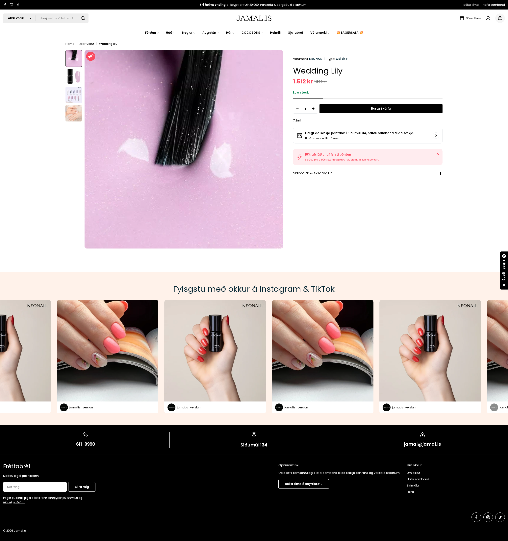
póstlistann (328, 159)
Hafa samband (494, 5)
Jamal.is (20, 531)
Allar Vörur (86, 44)
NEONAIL (315, 59)
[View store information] (436, 135)
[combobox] (46, 18)
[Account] (488, 18)
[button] (504, 270)
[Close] (438, 154)
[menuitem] (151, 32)
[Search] (83, 18)
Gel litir (341, 59)
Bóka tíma (471, 5)
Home (69, 44)
